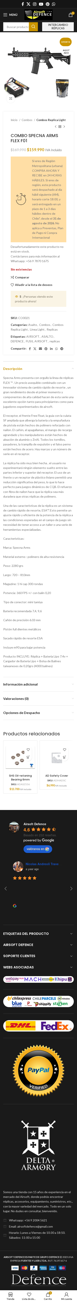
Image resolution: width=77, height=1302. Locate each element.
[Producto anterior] (55, 126)
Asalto (32, 325)
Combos (27, 120)
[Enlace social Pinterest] (47, 4)
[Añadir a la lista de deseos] (28, 750)
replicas (55, 341)
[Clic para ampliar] (10, 98)
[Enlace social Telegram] (62, 349)
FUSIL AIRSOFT (36, 341)
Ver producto (28, 757)
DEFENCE (17, 341)
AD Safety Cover (56, 775)
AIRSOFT (32, 336)
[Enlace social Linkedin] (51, 349)
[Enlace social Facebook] (22, 4)
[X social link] (28, 4)
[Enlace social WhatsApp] (54, 4)
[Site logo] (38, 14)
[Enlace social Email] (40, 349)
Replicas (52, 329)
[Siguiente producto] (64, 126)
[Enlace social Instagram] (35, 4)
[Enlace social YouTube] (41, 4)
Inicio (14, 120)
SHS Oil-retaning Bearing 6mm (20, 777)
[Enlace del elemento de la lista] (38, 1220)
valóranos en (35, 849)
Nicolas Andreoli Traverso (44, 864)
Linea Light (37, 329)
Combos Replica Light (51, 120)
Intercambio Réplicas (58, 26)
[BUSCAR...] (33, 26)
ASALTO (47, 336)
